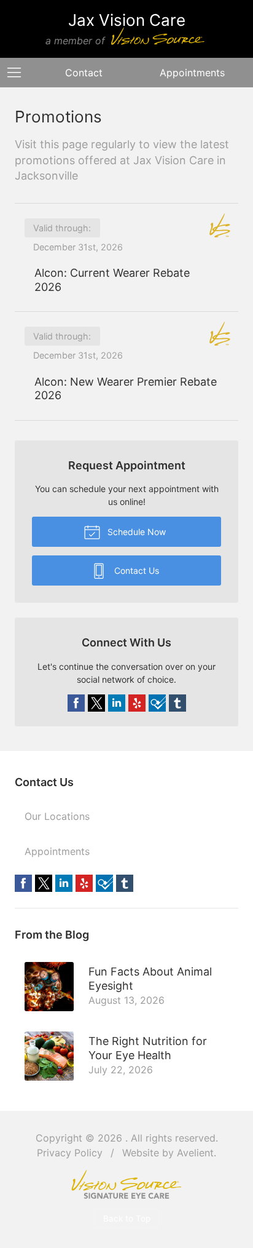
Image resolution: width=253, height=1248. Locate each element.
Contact (84, 72)
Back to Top (126, 1218)
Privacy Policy (70, 1153)
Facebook (76, 703)
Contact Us (135, 570)
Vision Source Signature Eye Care (126, 1184)
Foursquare (157, 703)
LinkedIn (116, 703)
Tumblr (177, 703)
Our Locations (57, 816)
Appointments (57, 851)
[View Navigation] (18, 72)
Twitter (96, 703)
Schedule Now (135, 532)
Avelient (195, 1153)
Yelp (137, 703)
